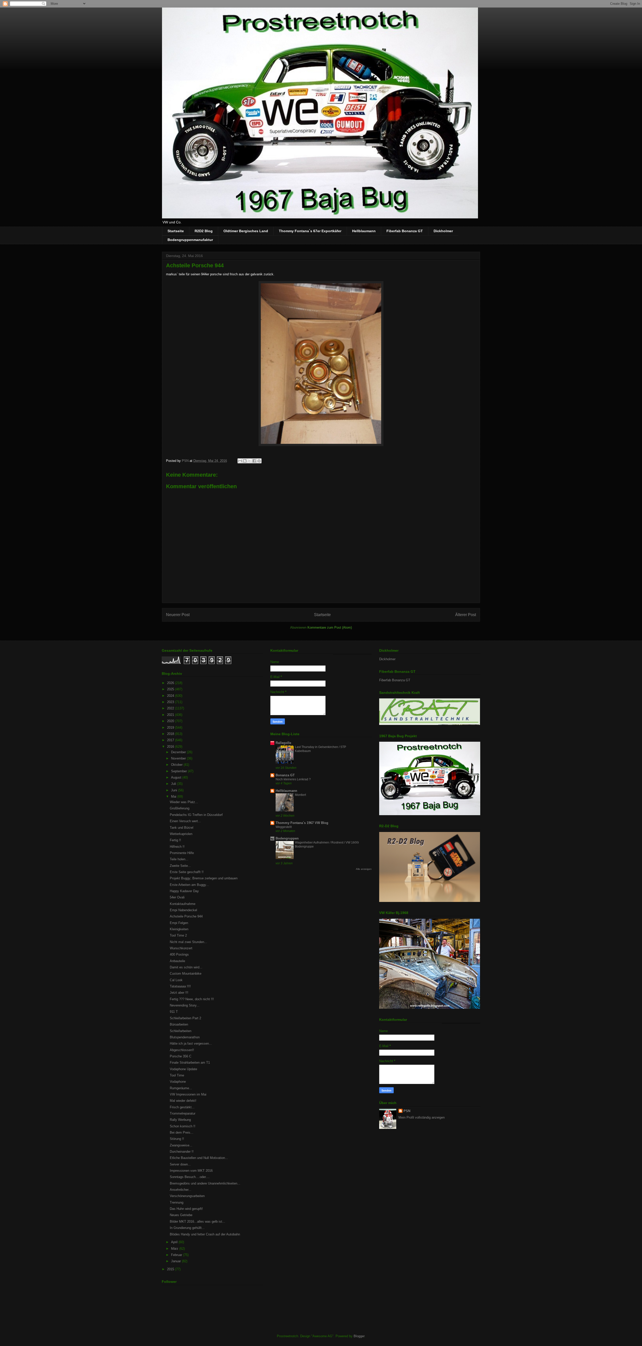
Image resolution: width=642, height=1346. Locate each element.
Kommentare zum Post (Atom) (329, 627)
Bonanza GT (285, 775)
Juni (174, 790)
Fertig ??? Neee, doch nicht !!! (192, 999)
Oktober (177, 765)
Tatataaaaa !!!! (180, 986)
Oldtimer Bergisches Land (245, 231)
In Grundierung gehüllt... (187, 1228)
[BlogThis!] (244, 460)
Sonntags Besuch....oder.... (190, 1177)
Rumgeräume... (181, 1088)
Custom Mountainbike (185, 973)
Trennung (176, 1202)
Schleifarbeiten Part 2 (185, 1018)
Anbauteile (177, 961)
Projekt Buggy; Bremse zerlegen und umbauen (203, 878)
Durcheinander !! (182, 1151)
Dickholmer (443, 231)
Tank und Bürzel (181, 827)
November (179, 758)
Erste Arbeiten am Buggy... (189, 885)
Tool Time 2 (178, 935)
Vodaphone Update (183, 1069)
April (175, 1242)
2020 (171, 721)
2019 (171, 727)
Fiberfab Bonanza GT (404, 231)
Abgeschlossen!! (182, 1050)
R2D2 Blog (204, 231)
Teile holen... (179, 859)
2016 (171, 746)
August (176, 777)
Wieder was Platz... (184, 802)
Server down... (180, 1164)
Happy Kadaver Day (184, 891)
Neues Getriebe (181, 1215)
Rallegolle (283, 743)
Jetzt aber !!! (179, 992)
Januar (176, 1261)
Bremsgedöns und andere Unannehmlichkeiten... (205, 1183)
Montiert (300, 795)
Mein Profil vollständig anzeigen (421, 1117)
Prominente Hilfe (182, 853)
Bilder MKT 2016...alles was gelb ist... (197, 1221)
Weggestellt (284, 827)
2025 (171, 689)
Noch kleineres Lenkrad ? (293, 779)
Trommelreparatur (182, 1113)
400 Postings (179, 954)
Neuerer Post (178, 615)
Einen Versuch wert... (185, 821)
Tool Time (177, 1075)
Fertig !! (175, 840)
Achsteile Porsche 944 (186, 916)
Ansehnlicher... (180, 1190)
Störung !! (177, 1139)
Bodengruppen (287, 838)
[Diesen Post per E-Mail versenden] (240, 460)
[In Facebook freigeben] (254, 460)
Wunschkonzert (181, 948)
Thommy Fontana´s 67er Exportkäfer (310, 231)
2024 (171, 696)
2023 (171, 702)
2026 (171, 683)
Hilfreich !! (177, 847)
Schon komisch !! (182, 1126)
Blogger (359, 1336)
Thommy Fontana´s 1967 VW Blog (302, 823)
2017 (171, 740)
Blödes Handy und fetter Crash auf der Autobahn (205, 1234)
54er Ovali (177, 897)
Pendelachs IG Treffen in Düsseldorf (196, 815)
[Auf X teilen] (249, 460)
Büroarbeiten (179, 1024)
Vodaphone (178, 1081)
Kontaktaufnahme (182, 904)
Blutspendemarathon (185, 1037)
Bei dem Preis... (181, 1132)
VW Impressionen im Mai (188, 1094)
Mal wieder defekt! (183, 1101)
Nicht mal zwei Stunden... (188, 942)
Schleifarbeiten (180, 1031)
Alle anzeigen (364, 869)
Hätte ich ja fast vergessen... (191, 1043)
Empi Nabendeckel (183, 910)
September (179, 771)
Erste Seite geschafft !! (187, 872)
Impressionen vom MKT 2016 (191, 1170)
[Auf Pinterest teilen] (259, 460)
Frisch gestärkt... (182, 1107)
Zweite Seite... (180, 866)
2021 (171, 715)
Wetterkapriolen (181, 834)
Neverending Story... (184, 1005)
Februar (177, 1255)
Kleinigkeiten (179, 929)
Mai (174, 796)
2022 (171, 708)
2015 (171, 1269)
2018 (171, 734)
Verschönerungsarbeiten (187, 1196)
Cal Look (176, 980)
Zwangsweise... (181, 1145)
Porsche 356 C (180, 1056)
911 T (174, 1012)
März (175, 1248)
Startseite (176, 231)
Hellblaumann (364, 231)
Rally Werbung (180, 1120)
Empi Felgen (179, 923)
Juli (174, 784)
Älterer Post (465, 615)
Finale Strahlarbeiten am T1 (190, 1062)
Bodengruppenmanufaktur (190, 240)
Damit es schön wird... (186, 967)
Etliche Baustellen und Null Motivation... (199, 1158)
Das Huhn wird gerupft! (186, 1209)
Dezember (179, 752)
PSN (407, 1111)
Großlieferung (179, 808)
